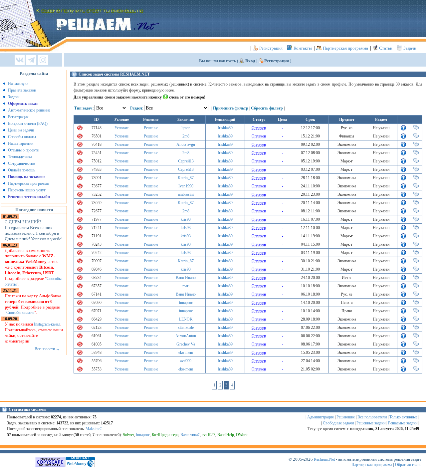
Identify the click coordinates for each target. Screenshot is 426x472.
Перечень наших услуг (27, 190)
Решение (151, 127)
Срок (310, 119)
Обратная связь (408, 464)
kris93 (186, 219)
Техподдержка (20, 156)
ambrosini (186, 194)
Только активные (403, 417)
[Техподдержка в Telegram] (31, 60)
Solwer (128, 434)
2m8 (185, 136)
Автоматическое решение (29, 110)
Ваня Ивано (186, 277)
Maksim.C (94, 428)
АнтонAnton (185, 336)
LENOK (186, 319)
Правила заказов (22, 90)
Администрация (320, 417)
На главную (18, 83)
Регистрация (271, 48)
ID (96, 119)
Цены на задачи (21, 130)
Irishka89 (225, 127)
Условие (121, 127)
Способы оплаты (22, 136)
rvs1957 (208, 434)
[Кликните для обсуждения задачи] (416, 129)
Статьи (385, 48)
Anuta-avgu (185, 144)
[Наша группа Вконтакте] (20, 60)
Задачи (409, 48)
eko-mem (185, 352)
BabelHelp (225, 434)
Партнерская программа (345, 48)
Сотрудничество (21, 163)
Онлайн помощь (21, 170)
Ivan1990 (185, 186)
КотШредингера (165, 434)
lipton (185, 127)
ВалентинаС (190, 434)
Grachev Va (185, 344)
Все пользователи (372, 417)
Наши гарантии (20, 143)
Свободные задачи (338, 423)
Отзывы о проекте (23, 150)
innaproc (186, 302)
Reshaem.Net (324, 459)
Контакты (303, 48)
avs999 (185, 360)
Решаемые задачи (402, 423)
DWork (242, 434)
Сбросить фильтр (267, 108)
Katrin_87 (186, 177)
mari (185, 286)
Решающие (345, 417)
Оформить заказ (23, 103)
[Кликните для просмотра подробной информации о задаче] (403, 129)
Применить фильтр (230, 108)
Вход (250, 60)
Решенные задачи (370, 423)
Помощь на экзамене (26, 176)
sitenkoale (186, 327)
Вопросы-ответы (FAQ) (28, 123)
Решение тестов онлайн (29, 196)
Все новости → (47, 349)
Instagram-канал (47, 324)
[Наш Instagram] (43, 60)
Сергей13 (186, 161)
